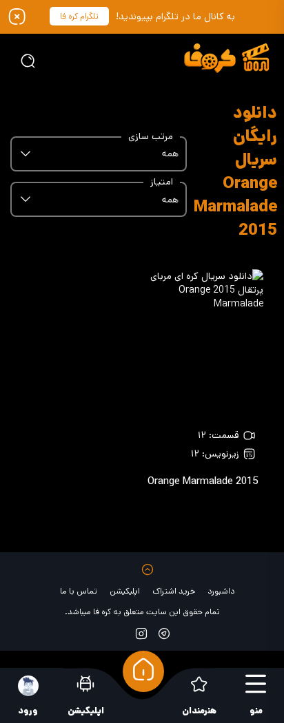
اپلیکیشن (125, 591)
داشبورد (221, 591)
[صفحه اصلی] (143, 671)
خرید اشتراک (173, 591)
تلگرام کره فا (79, 16)
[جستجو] (27, 60)
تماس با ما (78, 591)
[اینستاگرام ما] (141, 633)
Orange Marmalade (203, 481)
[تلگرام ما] (164, 633)
